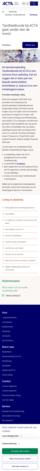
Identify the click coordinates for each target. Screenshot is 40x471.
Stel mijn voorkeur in (20, 466)
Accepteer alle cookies (20, 451)
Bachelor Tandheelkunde (15, 15)
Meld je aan (30, 45)
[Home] (3, 12)
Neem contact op (13, 295)
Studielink (21, 164)
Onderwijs (13, 12)
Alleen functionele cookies (20, 459)
